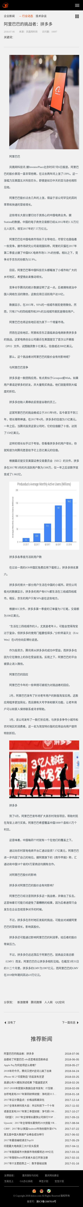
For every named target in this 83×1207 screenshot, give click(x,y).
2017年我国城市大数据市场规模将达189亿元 (28, 1151)
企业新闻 (9, 16)
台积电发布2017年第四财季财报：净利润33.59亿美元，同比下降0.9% (42, 1094)
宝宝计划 (59, 1181)
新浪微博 (22, 1002)
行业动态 (27, 16)
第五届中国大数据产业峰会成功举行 (24, 1134)
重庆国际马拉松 (30, 1175)
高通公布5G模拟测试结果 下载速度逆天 (26, 1082)
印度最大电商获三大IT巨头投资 (21, 1146)
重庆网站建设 (52, 1175)
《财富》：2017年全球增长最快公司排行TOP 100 (31, 1117)
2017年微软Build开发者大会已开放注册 (26, 1157)
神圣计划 (43, 1181)
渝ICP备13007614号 (46, 1201)
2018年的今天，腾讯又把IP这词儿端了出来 (28, 1070)
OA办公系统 (26, 1181)
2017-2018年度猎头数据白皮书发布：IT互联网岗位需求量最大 (38, 1088)
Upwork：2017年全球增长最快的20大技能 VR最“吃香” (34, 1122)
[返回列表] (77, 16)
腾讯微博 (36, 1002)
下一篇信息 (68, 1022)
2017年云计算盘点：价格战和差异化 (24, 1099)
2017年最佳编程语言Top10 (19, 1140)
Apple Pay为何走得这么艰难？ (20, 1065)
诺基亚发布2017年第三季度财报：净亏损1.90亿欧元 (33, 1111)
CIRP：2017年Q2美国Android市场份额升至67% (30, 1128)
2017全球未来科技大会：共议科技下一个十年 (29, 1105)
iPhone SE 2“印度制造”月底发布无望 (24, 1076)
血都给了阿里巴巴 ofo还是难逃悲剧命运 (26, 1059)
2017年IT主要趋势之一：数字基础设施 (25, 1163)
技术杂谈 (41, 16)
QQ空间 (59, 1002)
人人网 (48, 1002)
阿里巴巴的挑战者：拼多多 (19, 1053)
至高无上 (9, 1181)
